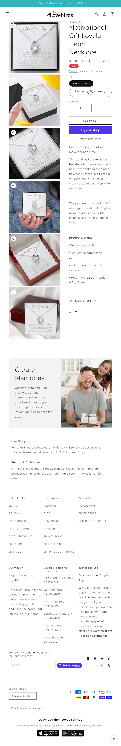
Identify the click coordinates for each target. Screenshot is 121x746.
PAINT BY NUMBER (20, 528)
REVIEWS (14, 513)
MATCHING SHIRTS (20, 521)
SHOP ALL (15, 551)
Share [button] (75, 311)
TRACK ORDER (87, 513)
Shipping (73, 71)
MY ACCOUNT (87, 505)
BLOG (47, 513)
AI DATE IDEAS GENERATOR (52, 627)
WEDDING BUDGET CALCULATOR (55, 592)
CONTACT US (52, 521)
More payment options (91, 138)
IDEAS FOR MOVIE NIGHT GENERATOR (59, 580)
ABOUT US (50, 505)
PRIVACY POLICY (53, 536)
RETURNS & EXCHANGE (93, 521)
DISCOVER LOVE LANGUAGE (54, 639)
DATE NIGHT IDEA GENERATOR (54, 604)
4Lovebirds (22, 708)
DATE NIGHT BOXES (21, 536)
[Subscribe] (51, 665)
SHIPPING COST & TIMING (59, 551)
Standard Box (81, 83)
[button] (7, 14)
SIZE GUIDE (16, 544)
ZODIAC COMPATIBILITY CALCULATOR (58, 616)
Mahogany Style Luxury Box (90, 92)
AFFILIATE (50, 528)
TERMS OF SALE (53, 544)
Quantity (74, 101)
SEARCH (14, 505)
